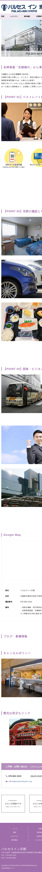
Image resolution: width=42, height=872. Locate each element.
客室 (14, 832)
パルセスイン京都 (13, 849)
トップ (14, 828)
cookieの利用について (7, 868)
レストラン (15, 836)
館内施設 (15, 840)
